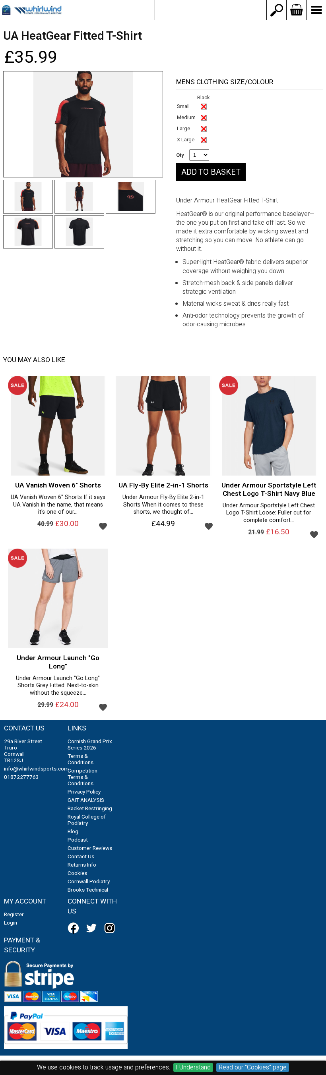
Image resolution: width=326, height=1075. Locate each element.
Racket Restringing (90, 809)
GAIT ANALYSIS (86, 800)
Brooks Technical (88, 890)
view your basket (296, 10)
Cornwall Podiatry (89, 882)
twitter (93, 928)
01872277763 (21, 777)
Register (14, 915)
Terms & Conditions (80, 759)
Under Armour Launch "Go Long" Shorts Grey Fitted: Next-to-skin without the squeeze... (58, 686)
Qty (180, 155)
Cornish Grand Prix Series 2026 (90, 745)
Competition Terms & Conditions (82, 777)
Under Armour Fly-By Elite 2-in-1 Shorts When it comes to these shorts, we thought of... (163, 505)
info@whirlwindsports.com (210, 9)
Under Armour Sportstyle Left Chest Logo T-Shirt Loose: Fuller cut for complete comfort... (269, 513)
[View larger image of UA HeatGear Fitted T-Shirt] (83, 124)
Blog (73, 832)
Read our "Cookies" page (253, 1067)
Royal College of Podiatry (87, 820)
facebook (75, 928)
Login (10, 923)
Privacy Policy (84, 792)
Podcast (78, 840)
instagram (111, 928)
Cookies (77, 873)
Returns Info (82, 865)
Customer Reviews (90, 848)
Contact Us (81, 857)
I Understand (193, 1067)
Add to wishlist (103, 526)
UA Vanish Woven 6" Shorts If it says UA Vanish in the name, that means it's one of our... (58, 505)
